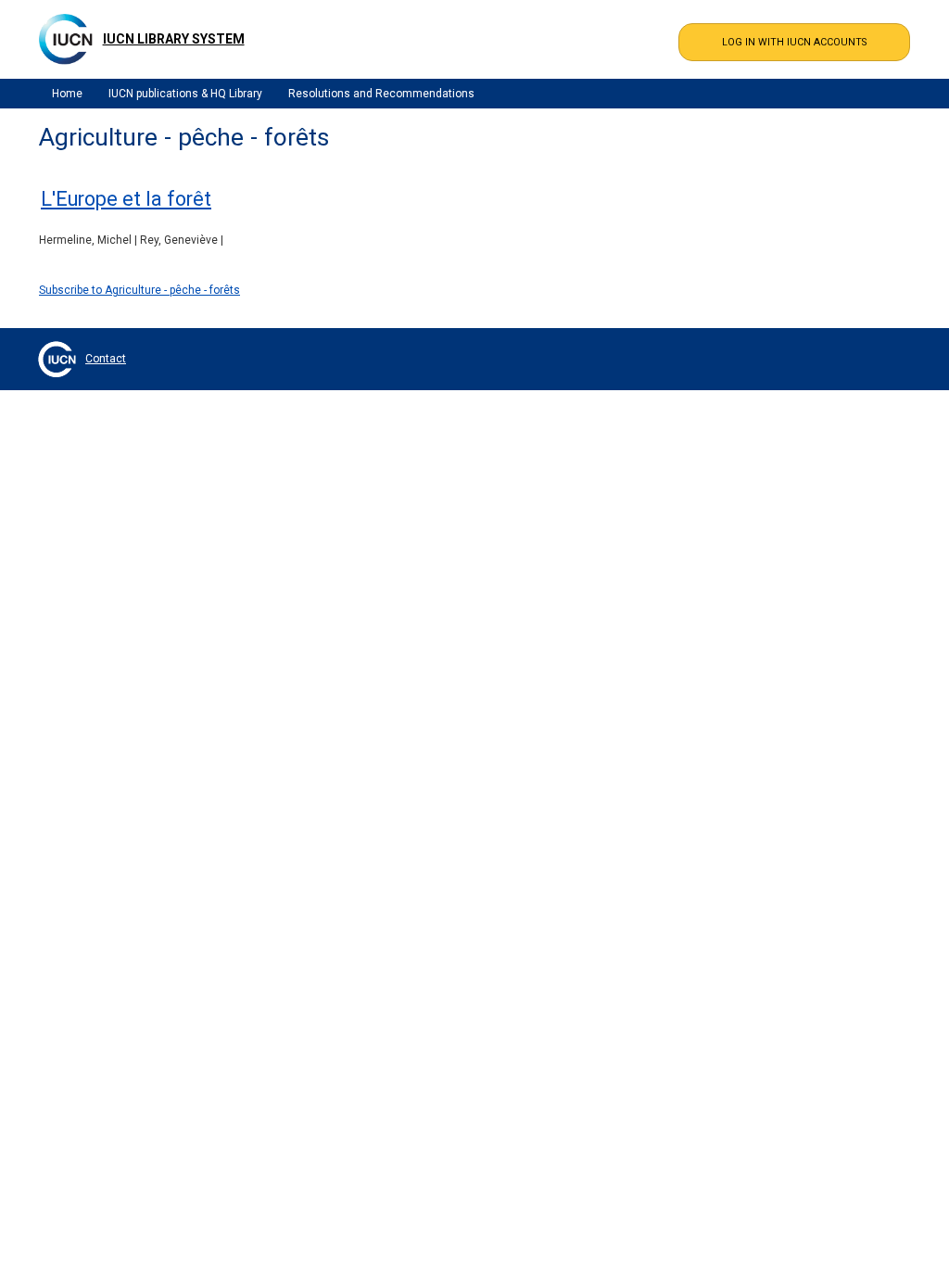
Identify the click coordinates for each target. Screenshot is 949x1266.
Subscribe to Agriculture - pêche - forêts (139, 290)
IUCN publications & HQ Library (185, 93)
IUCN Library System (174, 39)
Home (67, 93)
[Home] (66, 38)
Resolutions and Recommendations (381, 93)
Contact (105, 358)
